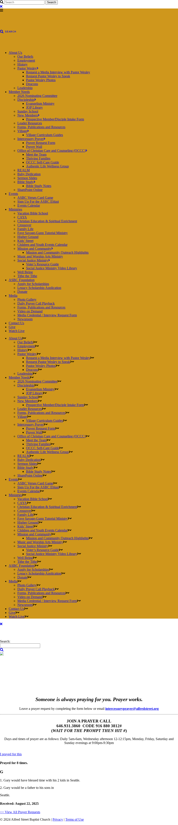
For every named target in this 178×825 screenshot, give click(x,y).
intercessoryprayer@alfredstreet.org (132, 708)
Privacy (58, 819)
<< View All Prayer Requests (20, 812)
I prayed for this (11, 754)
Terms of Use (74, 819)
